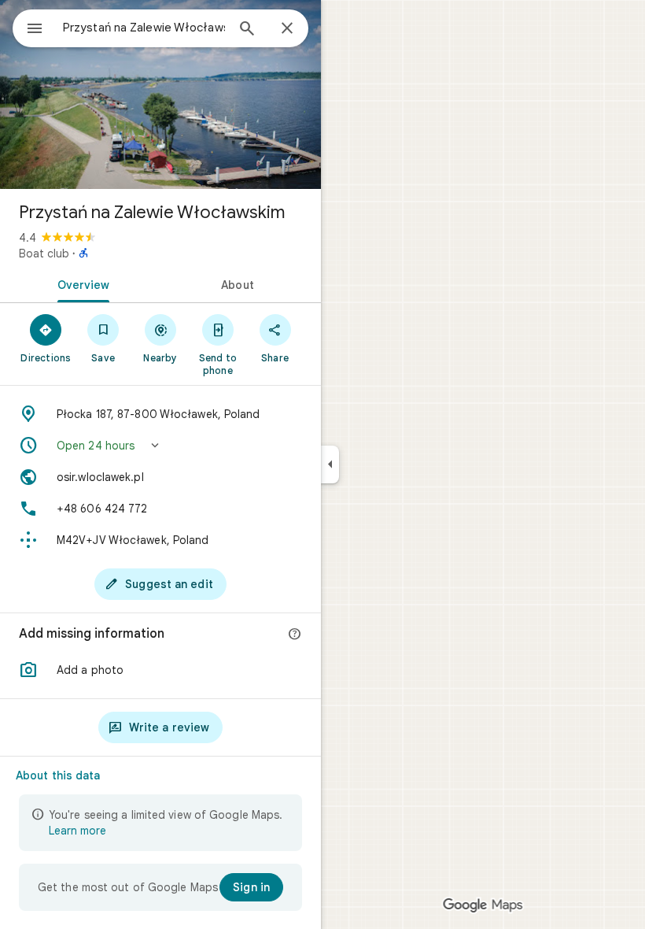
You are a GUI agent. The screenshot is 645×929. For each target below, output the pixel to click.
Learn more (77, 831)
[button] (160, 445)
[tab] (80, 283)
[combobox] (144, 27)
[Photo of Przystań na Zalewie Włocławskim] (160, 94)
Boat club (44, 253)
